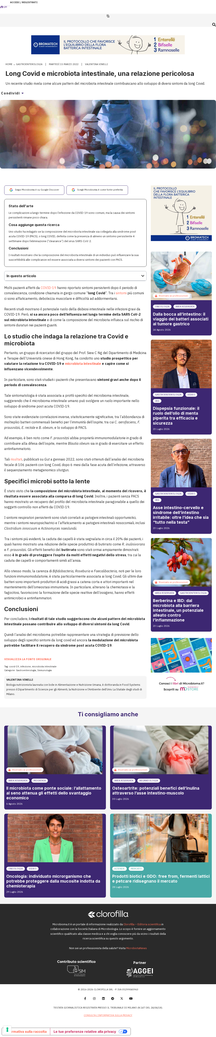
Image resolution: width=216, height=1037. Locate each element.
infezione (25, 666)
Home (8, 64)
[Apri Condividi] (22, 93)
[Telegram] (112, 998)
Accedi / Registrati (24, 2)
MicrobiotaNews (136, 948)
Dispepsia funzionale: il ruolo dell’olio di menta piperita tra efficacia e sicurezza (176, 415)
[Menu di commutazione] (108, 16)
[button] (214, 24)
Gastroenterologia (29, 64)
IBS (157, 400)
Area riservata (185, 306)
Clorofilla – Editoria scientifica (142, 924)
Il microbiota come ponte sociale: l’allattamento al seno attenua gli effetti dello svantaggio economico (53, 793)
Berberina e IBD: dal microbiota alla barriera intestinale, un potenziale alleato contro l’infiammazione (178, 610)
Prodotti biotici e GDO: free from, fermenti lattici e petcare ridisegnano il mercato (161, 879)
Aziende (119, 868)
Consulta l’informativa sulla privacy (108, 1015)
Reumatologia (148, 780)
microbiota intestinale (83, 363)
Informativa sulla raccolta (26, 1031)
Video (191, 394)
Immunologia (44, 670)
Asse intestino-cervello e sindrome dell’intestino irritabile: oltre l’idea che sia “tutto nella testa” (181, 515)
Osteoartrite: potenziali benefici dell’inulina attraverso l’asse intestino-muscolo (155, 791)
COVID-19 (48, 288)
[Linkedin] (103, 998)
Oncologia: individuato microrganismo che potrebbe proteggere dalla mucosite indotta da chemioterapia (53, 881)
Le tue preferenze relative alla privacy (85, 1031)
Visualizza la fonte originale (27, 659)
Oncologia (162, 306)
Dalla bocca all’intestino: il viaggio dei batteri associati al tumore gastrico (180, 319)
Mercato (136, 868)
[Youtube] (131, 998)
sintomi (121, 293)
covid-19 (14, 666)
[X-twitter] (122, 998)
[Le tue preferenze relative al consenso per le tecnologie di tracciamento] (7, 1030)
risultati (16, 459)
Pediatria (40, 780)
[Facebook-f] (85, 998)
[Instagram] (94, 998)
